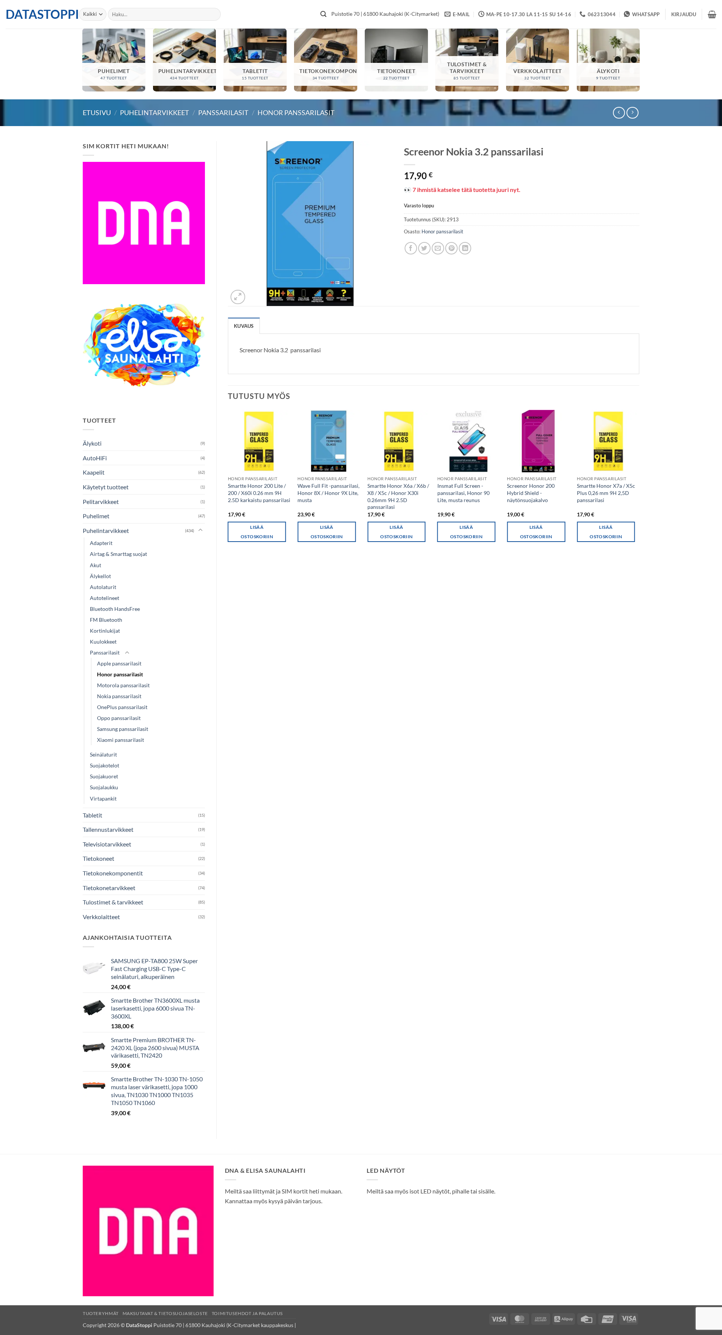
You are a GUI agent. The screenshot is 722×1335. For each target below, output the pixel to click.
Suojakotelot (104, 765)
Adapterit (101, 543)
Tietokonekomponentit (113, 873)
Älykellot (100, 576)
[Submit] (323, 14)
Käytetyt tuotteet (106, 486)
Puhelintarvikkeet (154, 112)
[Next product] (619, 113)
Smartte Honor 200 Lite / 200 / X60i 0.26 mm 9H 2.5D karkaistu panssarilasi (259, 493)
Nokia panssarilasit (119, 696)
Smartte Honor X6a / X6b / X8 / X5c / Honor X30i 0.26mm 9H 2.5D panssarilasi (398, 496)
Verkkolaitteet (101, 916)
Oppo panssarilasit (119, 718)
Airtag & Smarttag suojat (118, 554)
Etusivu (97, 112)
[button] (683, 14)
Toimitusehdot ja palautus (247, 1313)
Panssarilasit (223, 112)
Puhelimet (96, 515)
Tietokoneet (98, 858)
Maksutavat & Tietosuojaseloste (165, 1313)
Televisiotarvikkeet (107, 844)
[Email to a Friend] (438, 248)
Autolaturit (103, 587)
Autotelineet (104, 598)
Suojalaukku (104, 787)
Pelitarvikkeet (101, 501)
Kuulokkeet (103, 641)
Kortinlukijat (105, 630)
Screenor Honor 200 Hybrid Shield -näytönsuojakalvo (531, 493)
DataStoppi (37, 14)
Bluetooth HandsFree (115, 609)
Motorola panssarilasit (123, 685)
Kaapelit (94, 472)
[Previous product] (632, 113)
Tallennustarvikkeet (108, 829)
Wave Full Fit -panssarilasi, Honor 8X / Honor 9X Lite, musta (328, 493)
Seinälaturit (103, 754)
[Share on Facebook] (411, 248)
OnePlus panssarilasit (122, 707)
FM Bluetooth (106, 620)
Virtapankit (103, 798)
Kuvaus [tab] (244, 326)
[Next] (639, 482)
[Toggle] (200, 530)
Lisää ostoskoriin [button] (257, 532)
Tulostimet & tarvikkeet (113, 902)
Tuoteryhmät (101, 1313)
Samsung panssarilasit (122, 729)
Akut (95, 565)
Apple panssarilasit (119, 663)
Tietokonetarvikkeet (109, 887)
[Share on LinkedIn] (465, 248)
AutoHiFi (95, 457)
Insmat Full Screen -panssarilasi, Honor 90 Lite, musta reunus (463, 493)
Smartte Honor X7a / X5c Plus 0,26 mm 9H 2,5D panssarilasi (606, 493)
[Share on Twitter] (424, 248)
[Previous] (228, 482)
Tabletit (92, 815)
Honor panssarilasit (296, 112)
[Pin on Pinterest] (451, 248)
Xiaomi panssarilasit (120, 740)
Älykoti (92, 443)
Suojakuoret (104, 776)
